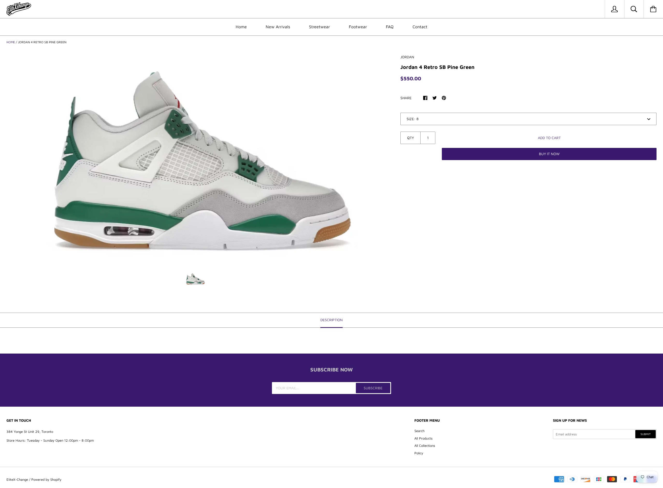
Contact (420, 26)
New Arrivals (278, 26)
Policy (418, 453)
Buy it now (549, 154)
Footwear (358, 26)
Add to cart (549, 137)
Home (241, 26)
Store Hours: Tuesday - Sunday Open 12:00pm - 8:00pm (50, 440)
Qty (410, 137)
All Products (423, 438)
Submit (645, 434)
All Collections (424, 445)
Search (419, 431)
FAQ (390, 26)
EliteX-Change (17, 479)
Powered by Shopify (46, 479)
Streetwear (319, 26)
